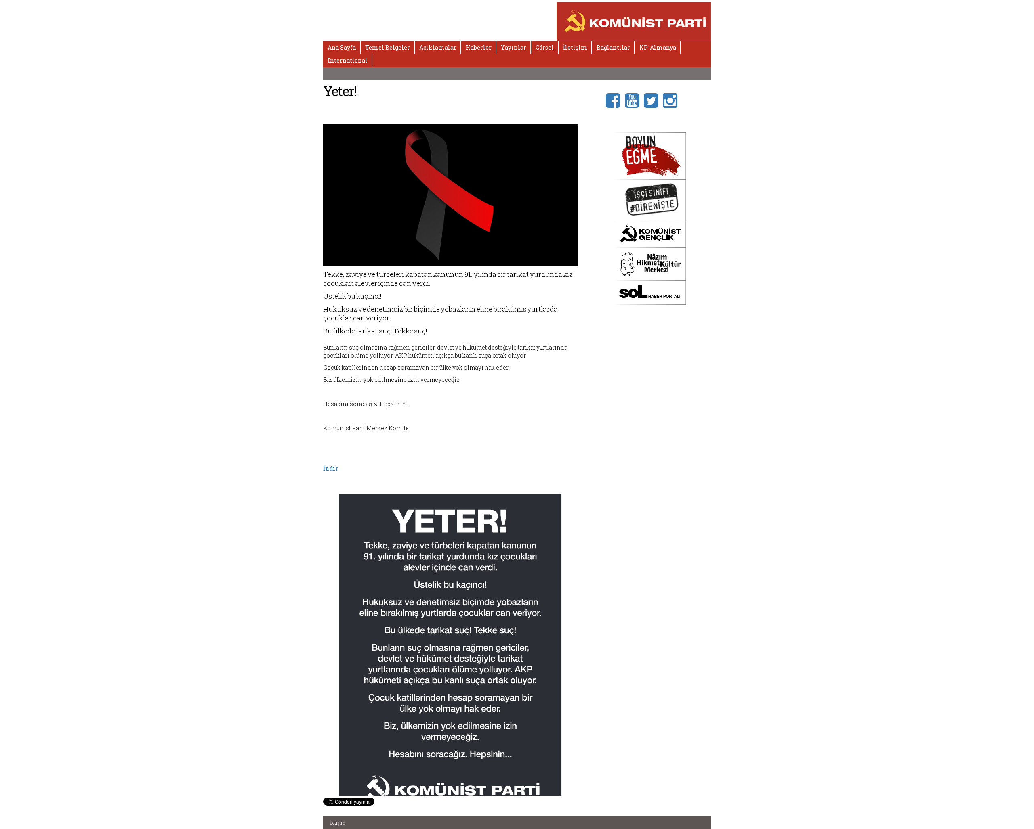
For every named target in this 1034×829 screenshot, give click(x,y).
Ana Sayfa (342, 47)
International (348, 60)
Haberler (479, 47)
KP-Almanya (657, 47)
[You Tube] (634, 100)
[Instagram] (672, 100)
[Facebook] (615, 100)
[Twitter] (653, 100)
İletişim (575, 47)
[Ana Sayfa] (634, 21)
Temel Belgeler (387, 47)
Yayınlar (513, 47)
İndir (330, 468)
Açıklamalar (437, 47)
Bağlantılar (613, 47)
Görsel (545, 47)
